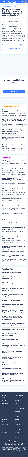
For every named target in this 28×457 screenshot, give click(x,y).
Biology (16, 403)
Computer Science (19, 414)
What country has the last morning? (11, 272)
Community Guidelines (7, 421)
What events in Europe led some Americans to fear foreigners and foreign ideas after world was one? (13, 380)
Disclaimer (17, 432)
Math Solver (5, 432)
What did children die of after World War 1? (13, 329)
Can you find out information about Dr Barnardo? (12, 351)
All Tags (4, 400)
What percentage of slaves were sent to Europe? (12, 305)
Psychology (17, 411)
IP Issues (17, 437)
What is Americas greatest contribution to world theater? (13, 363)
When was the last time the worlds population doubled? (11, 334)
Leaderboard (5, 398)
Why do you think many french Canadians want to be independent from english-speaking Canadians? (13, 12)
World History (13, 6)
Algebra (16, 398)
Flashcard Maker (6, 427)
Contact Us (17, 424)
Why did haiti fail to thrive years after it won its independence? (13, 289)
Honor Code (5, 424)
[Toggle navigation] (2, 2)
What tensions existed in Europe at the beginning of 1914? (12, 277)
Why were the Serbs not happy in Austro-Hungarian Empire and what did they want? (13, 311)
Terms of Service (18, 427)
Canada (20, 23)
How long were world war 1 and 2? (11, 300)
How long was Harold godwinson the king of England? (13, 295)
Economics (17, 416)
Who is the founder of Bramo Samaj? (12, 369)
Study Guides (5, 429)
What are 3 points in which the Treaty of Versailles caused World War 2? (12, 373)
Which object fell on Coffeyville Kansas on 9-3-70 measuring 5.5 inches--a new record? (14, 324)
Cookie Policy (18, 435)
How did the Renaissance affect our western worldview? (11, 357)
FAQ (3, 435)
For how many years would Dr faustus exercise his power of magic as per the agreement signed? (12, 318)
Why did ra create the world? (10, 339)
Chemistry (17, 400)
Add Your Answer (14, 52)
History (8, 6)
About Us (17, 421)
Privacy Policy (18, 429)
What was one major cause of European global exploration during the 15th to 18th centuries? (13, 345)
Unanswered (5, 403)
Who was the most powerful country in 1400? (12, 283)
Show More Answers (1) (14, 48)
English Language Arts (20, 408)
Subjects (4, 6)
